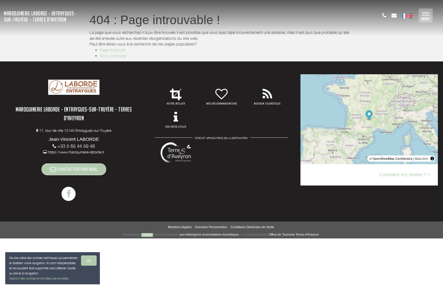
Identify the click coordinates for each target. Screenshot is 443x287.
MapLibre (421, 158)
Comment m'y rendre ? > (404, 174)
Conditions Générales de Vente (252, 227)
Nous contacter (113, 55)
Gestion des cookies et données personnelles (39, 278)
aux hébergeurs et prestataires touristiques (209, 234)
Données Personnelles (211, 227)
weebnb (147, 235)
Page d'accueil (112, 50)
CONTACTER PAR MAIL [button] (77, 169)
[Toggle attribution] (432, 158)
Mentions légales (180, 227)
